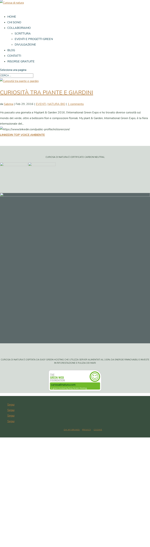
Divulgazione (25, 45)
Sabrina (8, 104)
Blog (11, 50)
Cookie (98, 429)
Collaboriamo (19, 28)
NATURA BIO (56, 104)
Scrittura (23, 34)
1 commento (76, 104)
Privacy (86, 429)
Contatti (14, 56)
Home (11, 17)
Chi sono (14, 22)
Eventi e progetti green (34, 39)
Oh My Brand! (72, 429)
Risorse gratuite (21, 61)
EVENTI (41, 104)
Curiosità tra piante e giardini (46, 92)
